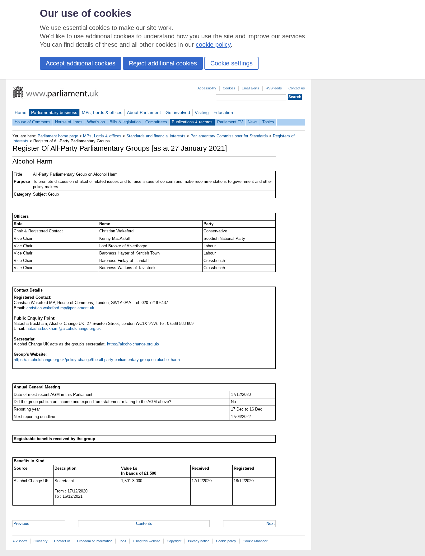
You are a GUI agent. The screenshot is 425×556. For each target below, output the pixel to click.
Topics (268, 122)
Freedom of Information (94, 541)
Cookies (229, 88)
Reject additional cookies (163, 63)
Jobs (122, 541)
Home (20, 112)
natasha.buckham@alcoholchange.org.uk (63, 328)
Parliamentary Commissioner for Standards (229, 136)
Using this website (146, 541)
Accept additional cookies (80, 63)
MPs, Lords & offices (102, 112)
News (253, 122)
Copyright (174, 541)
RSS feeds (274, 88)
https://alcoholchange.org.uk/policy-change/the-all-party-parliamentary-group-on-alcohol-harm (97, 359)
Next (270, 523)
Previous (21, 523)
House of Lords (68, 122)
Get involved (178, 112)
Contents (144, 523)
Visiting (202, 112)
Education (223, 112)
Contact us (296, 88)
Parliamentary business (54, 112)
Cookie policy (226, 541)
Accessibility (207, 88)
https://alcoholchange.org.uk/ (133, 344)
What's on (96, 122)
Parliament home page (58, 136)
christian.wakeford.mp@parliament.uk (60, 308)
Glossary (41, 541)
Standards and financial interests (155, 136)
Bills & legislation (125, 122)
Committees (156, 122)
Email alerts (250, 88)
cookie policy (213, 44)
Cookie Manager (255, 541)
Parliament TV (230, 122)
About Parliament (144, 112)
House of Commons (32, 122)
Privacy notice (198, 541)
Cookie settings (231, 63)
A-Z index (19, 541)
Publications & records (192, 122)
